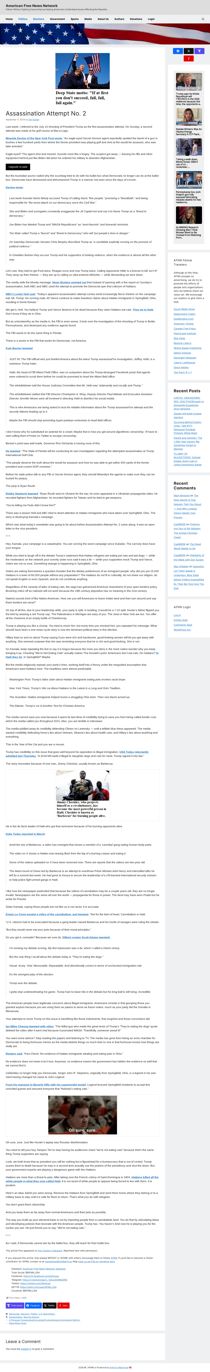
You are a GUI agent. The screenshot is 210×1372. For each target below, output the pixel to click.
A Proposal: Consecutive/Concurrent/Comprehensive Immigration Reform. (44, 1320)
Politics (22, 19)
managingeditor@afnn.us (58, 1261)
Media (88, 19)
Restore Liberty (182, 343)
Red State (179, 338)
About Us (103, 19)
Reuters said (14, 1053)
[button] (203, 19)
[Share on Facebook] (178, 51)
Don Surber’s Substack (50, 1250)
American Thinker (184, 323)
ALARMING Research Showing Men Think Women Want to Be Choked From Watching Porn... (188, 232)
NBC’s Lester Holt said (20, 294)
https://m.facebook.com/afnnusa (41, 1276)
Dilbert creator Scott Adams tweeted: (86, 937)
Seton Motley (181, 367)
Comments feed (183, 625)
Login (151, 19)
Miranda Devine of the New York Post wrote (34, 138)
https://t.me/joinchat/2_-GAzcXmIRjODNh (45, 1279)
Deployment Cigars (184, 314)
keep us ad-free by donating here (96, 1261)
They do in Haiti (143, 309)
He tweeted (13, 451)
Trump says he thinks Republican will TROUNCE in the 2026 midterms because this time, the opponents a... (188, 98)
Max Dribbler (181, 566)
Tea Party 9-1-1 (183, 372)
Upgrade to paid (18, 166)
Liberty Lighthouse (184, 362)
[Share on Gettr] (189, 58)
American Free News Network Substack (44, 1268)
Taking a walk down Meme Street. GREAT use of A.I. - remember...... (187, 163)
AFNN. (114, 1257)
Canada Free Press (185, 328)
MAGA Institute (182, 353)
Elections (38, 19)
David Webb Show (184, 309)
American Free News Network (32, 6)
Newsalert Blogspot (185, 357)
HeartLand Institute (185, 333)
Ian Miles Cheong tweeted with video (30, 1026)
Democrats (14, 1314)
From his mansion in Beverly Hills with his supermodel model (46, 1084)
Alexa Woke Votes (17, 1323)
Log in (177, 615)
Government (57, 19)
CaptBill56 (179, 524)
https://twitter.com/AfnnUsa (35, 1283)
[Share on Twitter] (189, 51)
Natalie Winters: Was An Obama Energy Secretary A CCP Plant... (189, 132)
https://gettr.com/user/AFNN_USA (38, 1287)
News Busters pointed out (69, 282)
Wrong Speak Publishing (187, 348)
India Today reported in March (25, 834)
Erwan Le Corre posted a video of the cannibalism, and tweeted (47, 914)
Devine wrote (14, 187)
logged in (26, 1349)
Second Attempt (31, 1317)
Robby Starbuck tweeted (22, 493)
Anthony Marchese (118, 1367)
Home (9, 19)
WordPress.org (182, 629)
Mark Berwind (182, 495)
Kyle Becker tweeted (19, 348)
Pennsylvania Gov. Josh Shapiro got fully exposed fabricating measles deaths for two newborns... (188, 197)
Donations (136, 19)
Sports (75, 19)
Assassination (15, 1317)
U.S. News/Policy (47, 1314)
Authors (119, 19)
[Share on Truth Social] (199, 51)
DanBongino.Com (184, 318)
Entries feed (181, 620)
